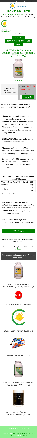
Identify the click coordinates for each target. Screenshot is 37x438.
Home (17, 2)
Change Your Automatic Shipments (18, 331)
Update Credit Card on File (18, 355)
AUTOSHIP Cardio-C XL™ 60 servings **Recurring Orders (18, 413)
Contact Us (28, 2)
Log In (30, 5)
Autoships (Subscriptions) (15, 15)
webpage (18, 249)
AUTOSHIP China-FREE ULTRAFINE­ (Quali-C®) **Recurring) (18, 285)
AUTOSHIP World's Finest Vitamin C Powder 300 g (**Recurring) (18, 384)
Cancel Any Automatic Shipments (18, 304)
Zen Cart (24, 435)
